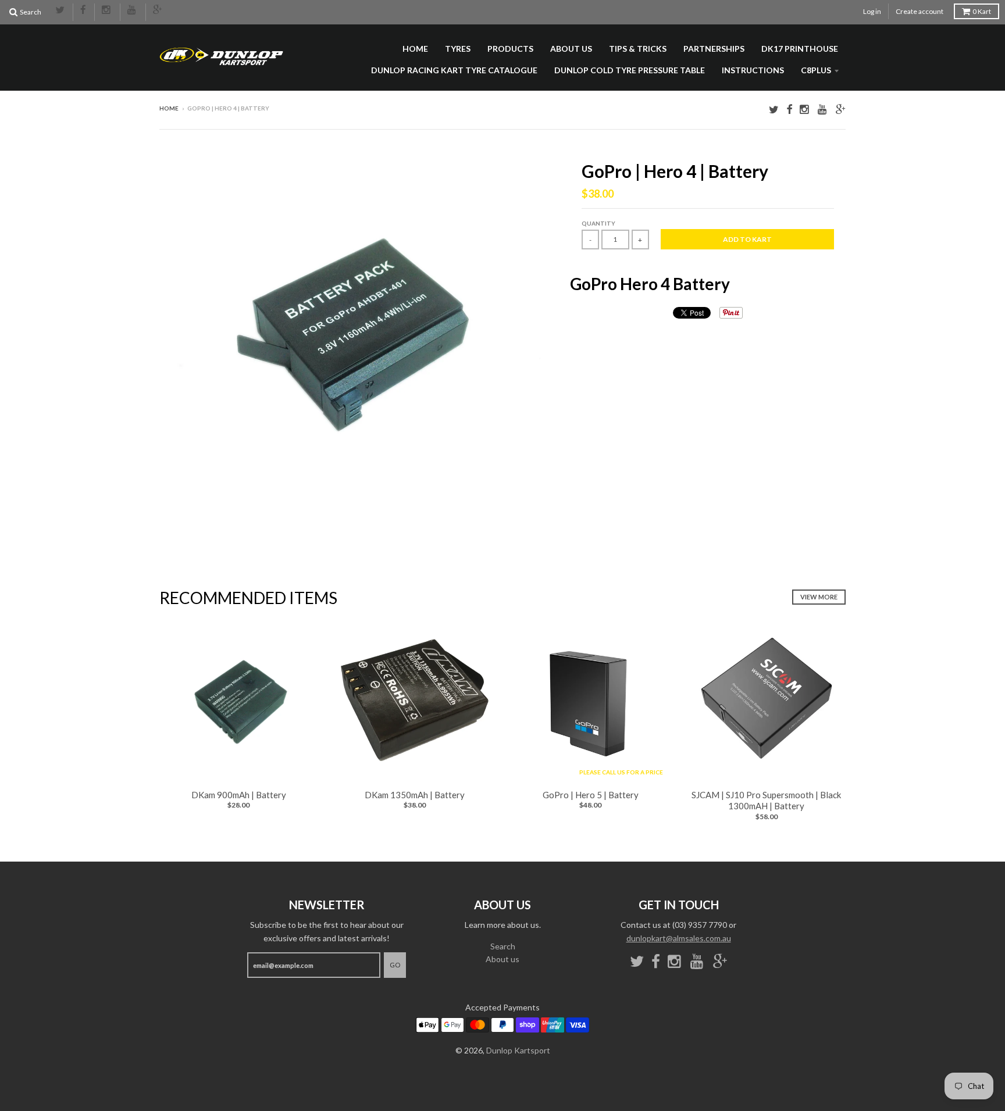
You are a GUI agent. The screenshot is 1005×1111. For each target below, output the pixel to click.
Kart (981, 11)
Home (415, 48)
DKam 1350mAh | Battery (415, 795)
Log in (872, 11)
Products (510, 48)
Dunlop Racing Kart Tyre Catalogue (454, 70)
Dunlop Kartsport (518, 1050)
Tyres (458, 48)
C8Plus (816, 70)
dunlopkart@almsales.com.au (678, 938)
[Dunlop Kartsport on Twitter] (60, 10)
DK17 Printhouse (799, 48)
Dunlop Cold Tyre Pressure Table (629, 70)
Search (502, 946)
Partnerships (713, 48)
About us (571, 48)
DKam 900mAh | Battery (238, 795)
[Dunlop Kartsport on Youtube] (133, 10)
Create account (919, 11)
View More (819, 597)
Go (395, 965)
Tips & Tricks (638, 48)
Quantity (598, 223)
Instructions (753, 70)
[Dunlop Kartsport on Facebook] (84, 10)
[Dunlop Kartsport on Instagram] (107, 10)
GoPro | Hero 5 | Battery (591, 795)
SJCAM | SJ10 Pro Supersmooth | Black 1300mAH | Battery (766, 801)
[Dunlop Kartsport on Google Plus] (158, 10)
